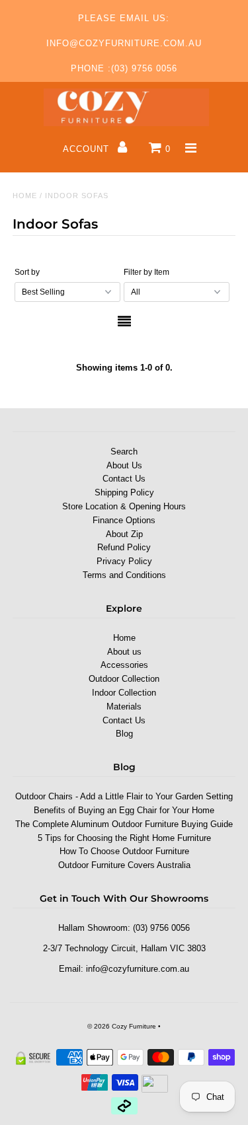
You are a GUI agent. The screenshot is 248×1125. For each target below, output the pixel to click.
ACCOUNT (87, 149)
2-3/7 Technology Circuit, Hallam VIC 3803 (124, 948)
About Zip (124, 534)
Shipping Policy (124, 492)
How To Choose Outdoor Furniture (124, 851)
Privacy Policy (124, 561)
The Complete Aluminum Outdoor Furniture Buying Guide (124, 824)
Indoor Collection (124, 693)
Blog (124, 734)
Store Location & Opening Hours (124, 506)
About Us (124, 465)
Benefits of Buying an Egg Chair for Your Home (124, 810)
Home (25, 196)
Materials (124, 706)
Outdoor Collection (124, 679)
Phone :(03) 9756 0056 (124, 68)
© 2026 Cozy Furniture (121, 1026)
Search (124, 451)
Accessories (124, 665)
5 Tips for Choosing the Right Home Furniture (124, 838)
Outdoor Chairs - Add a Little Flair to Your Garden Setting (124, 796)
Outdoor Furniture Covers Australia (124, 865)
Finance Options (124, 520)
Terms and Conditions (124, 575)
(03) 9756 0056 (161, 928)
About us (124, 652)
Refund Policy (124, 547)
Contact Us (124, 479)
